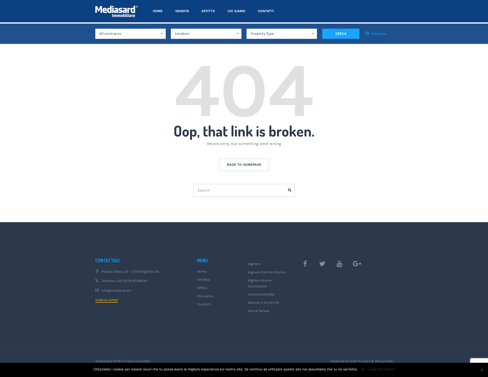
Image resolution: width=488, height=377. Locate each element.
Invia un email (106, 300)
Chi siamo (236, 11)
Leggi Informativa (381, 369)
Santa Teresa (258, 311)
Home (158, 11)
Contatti (266, 11)
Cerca (340, 33)
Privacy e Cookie (137, 361)
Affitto (208, 11)
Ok (363, 369)
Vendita (182, 11)
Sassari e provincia (263, 302)
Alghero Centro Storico (266, 272)
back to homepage (244, 164)
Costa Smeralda (261, 294)
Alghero (254, 264)
